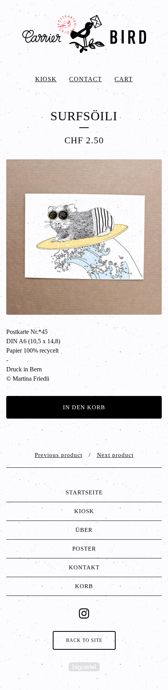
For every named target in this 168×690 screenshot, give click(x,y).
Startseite (84, 492)
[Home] (84, 34)
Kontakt (84, 567)
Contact (85, 79)
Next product (115, 455)
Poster (84, 549)
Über (84, 530)
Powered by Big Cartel (84, 666)
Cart (123, 79)
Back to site (84, 640)
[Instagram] (84, 613)
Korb (84, 586)
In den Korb (84, 407)
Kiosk (46, 79)
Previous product (58, 455)
